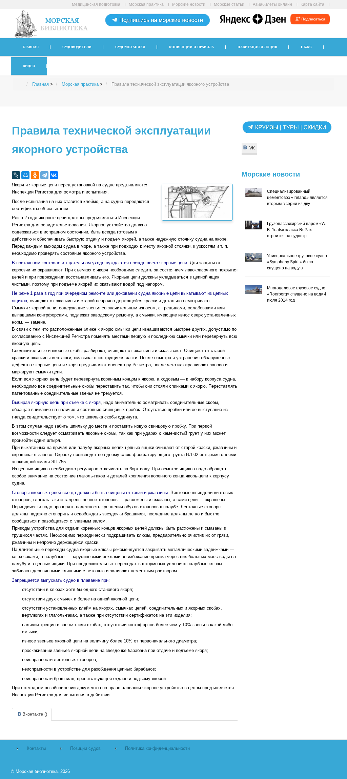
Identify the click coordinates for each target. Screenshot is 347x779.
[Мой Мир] (25, 175)
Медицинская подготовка (96, 4)
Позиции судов (85, 748)
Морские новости (188, 4)
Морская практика (146, 4)
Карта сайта (312, 4)
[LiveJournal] (16, 175)
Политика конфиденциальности (157, 748)
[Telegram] (44, 175)
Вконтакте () (34, 714)
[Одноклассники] (35, 175)
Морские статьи (229, 4)
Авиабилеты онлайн (272, 4)
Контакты (36, 748)
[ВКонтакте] (54, 175)
